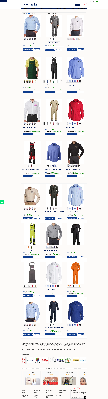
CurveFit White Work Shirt (49, 289)
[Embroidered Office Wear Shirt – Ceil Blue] (54, 152)
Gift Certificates (25, 395)
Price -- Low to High (46, 13)
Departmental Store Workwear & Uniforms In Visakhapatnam (67, 345)
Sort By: (24, 13)
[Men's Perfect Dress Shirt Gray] (54, 234)
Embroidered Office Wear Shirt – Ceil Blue (53, 169)
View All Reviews (84, 387)
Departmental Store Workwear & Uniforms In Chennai (59, 342)
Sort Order (28, 13)
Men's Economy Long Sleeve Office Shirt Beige (31, 212)
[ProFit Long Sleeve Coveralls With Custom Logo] (54, 26)
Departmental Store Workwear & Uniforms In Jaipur (64, 343)
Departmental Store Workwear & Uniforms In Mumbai (30, 341)
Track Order (36, 397)
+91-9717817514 (11, 1)
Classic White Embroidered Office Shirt (74, 43)
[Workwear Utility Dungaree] (32, 234)
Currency (99, 1)
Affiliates (23, 392)
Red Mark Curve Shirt (70, 127)
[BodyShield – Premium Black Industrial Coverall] (54, 311)
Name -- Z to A (39, 13)
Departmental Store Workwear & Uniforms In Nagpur (55, 344)
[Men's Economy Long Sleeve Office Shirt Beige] (32, 195)
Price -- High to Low (54, 13)
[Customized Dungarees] (54, 68)
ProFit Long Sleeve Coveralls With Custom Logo (53, 43)
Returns (60, 394)
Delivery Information (50, 397)
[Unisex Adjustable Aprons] (32, 68)
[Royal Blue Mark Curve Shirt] (76, 311)
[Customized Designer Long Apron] (32, 273)
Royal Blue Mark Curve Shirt (72, 328)
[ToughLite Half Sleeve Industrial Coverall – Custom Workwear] (54, 110)
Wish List (35, 396)
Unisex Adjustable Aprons (27, 84)
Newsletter (36, 394)
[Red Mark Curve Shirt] (76, 110)
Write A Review (77, 387)
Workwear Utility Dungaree (28, 250)
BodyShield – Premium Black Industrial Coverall (54, 327)
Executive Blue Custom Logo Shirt (29, 43)
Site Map (60, 395)
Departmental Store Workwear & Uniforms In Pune (47, 343)
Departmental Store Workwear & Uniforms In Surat (30, 343)
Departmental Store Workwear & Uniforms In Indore (73, 344)
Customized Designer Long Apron (29, 288)
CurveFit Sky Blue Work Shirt (72, 211)
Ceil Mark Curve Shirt (70, 85)
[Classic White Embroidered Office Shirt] (76, 26)
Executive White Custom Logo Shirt (29, 127)
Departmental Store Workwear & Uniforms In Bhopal (48, 345)
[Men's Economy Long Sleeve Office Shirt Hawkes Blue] (32, 311)
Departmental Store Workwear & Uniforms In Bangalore (66, 341)
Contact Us (61, 392)
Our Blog (23, 396)
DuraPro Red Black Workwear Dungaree (30, 169)
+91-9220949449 (16, 1)
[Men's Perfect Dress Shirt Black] (76, 152)
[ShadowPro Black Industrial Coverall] (76, 234)
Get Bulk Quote (35, 50)
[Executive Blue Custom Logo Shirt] (32, 26)
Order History (36, 395)
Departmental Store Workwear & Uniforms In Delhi (48, 341)
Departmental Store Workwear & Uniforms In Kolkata (77, 342)
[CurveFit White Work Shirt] (54, 273)
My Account (36, 392)
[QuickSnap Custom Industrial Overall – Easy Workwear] (76, 273)
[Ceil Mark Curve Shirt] (76, 68)
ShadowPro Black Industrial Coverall (73, 250)
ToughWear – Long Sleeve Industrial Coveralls (54, 211)
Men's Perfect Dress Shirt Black (73, 169)
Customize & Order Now (27, 50)
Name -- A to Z (33, 13)
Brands (23, 394)
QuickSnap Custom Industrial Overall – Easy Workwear (75, 289)
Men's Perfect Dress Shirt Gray (50, 250)
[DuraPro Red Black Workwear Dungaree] (32, 152)
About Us (48, 394)
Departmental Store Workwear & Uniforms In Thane (30, 345)
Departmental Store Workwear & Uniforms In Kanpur (37, 344)
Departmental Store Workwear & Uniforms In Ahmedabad (40, 342)
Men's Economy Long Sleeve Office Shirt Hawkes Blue (31, 329)
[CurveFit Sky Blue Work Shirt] (76, 195)
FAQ (47, 392)
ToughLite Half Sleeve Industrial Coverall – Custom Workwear (53, 128)
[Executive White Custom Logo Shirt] (32, 110)
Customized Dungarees (49, 84)
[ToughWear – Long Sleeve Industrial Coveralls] (54, 195)
